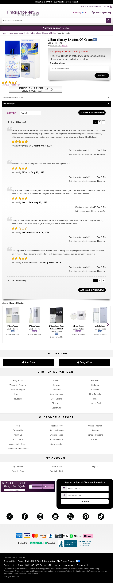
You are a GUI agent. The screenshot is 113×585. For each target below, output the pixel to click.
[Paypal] (50, 536)
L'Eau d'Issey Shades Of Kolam (44, 33)
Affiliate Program (95, 426)
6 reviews (6, 85)
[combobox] (56, 20)
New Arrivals (95, 394)
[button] (4, 12)
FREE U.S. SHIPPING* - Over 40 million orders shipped (56, 2)
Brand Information (13, 98)
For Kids (95, 380)
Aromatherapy (56, 394)
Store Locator (56, 444)
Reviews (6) (8, 104)
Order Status (95, 6)
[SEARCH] (108, 20)
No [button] (104, 150)
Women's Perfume (18, 385)
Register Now (18, 471)
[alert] (80, 12)
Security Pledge (56, 430)
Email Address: (58, 63)
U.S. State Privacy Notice (43, 561)
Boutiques (18, 399)
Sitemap (95, 430)
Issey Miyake (24, 33)
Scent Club (56, 408)
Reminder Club (56, 471)
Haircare (18, 394)
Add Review (15, 85)
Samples (56, 385)
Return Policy (56, 426)
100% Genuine (56, 439)
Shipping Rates (56, 435)
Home (4, 33)
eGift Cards (18, 439)
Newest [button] (24, 113)
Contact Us (18, 430)
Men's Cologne (18, 389)
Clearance (56, 403)
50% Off (56, 380)
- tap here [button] (56, 28)
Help (106, 6)
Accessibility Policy (18, 444)
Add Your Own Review (92, 112)
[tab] (56, 98)
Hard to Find (95, 403)
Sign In (83, 6)
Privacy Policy (24, 561)
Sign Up (85, 502)
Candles (95, 389)
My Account (18, 466)
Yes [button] (98, 150)
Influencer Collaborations (18, 448)
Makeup (95, 385)
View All (13, 303)
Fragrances (13, 33)
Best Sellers (56, 399)
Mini (95, 399)
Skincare (56, 389)
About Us (18, 435)
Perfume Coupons (95, 435)
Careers (95, 439)
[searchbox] (54, 20)
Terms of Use (10, 561)
